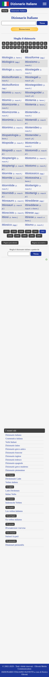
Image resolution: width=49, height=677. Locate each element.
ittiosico (9, 224)
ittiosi (10, 217)
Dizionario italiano (13, 435)
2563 (10, 236)
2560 (28, 231)
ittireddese (34, 200)
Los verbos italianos (14, 511)
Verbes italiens (11, 482)
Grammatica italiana (14, 438)
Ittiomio (11, 100)
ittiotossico (34, 173)
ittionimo (12, 127)
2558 (14, 231)
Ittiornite (12, 177)
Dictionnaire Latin (13, 479)
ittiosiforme (35, 57)
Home (4, 11)
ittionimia (12, 119)
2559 (21, 231)
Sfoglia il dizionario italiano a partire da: (25, 249)
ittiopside (12, 142)
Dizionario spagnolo (14, 463)
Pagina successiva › (39, 243)
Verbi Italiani (10, 442)
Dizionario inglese (13, 456)
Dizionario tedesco (13, 460)
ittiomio (11, 92)
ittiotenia (35, 100)
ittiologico (11, 61)
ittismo (34, 224)
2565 (24, 236)
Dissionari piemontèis (14, 545)
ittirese (32, 212)
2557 (6, 231)
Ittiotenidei (33, 136)
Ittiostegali (33, 78)
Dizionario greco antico (15, 449)
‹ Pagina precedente (10, 243)
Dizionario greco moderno (16, 467)
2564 (17, 236)
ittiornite (12, 173)
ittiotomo (35, 158)
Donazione (24, 29)
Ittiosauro (13, 200)
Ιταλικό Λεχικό (12, 536)
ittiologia (12, 57)
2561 (35, 231)
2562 (43, 231)
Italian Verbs (10, 494)
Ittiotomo (35, 165)
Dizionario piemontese (15, 470)
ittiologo (12, 69)
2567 (39, 236)
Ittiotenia (35, 104)
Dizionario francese (13, 452)
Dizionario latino (12, 445)
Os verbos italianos (13, 519)
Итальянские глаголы (15, 528)
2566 (32, 236)
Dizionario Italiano (18, 11)
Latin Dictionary (12, 490)
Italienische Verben (13, 502)
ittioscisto (13, 212)
